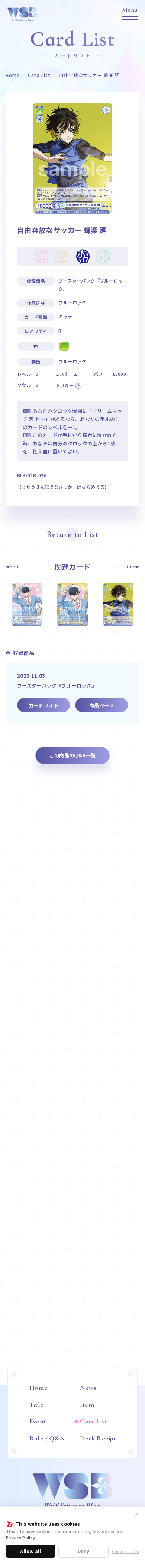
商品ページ (101, 705)
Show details (125, 1551)
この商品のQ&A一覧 (72, 755)
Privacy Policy (20, 1537)
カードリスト (43, 705)
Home (13, 75)
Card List (39, 75)
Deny (84, 1551)
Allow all (30, 1551)
